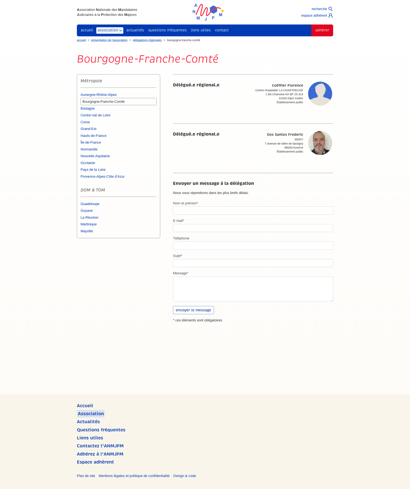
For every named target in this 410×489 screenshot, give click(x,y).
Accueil (87, 30)
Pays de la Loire (93, 170)
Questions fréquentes (167, 30)
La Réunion (89, 217)
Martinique (89, 224)
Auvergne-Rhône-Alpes (99, 95)
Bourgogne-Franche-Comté (103, 102)
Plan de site (86, 476)
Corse (85, 122)
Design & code (184, 476)
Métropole (91, 81)
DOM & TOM (93, 190)
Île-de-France (91, 142)
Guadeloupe (90, 204)
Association (108, 30)
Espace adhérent (314, 15)
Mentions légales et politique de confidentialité (134, 476)
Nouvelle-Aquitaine (95, 156)
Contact (222, 30)
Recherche (319, 9)
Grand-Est (88, 129)
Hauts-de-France (94, 136)
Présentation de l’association (109, 40)
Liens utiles (201, 30)
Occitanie (88, 163)
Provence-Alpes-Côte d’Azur (103, 176)
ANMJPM (208, 12)
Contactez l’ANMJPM (100, 446)
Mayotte (87, 231)
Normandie (89, 149)
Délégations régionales (147, 40)
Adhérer (322, 30)
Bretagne (88, 108)
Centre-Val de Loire (95, 115)
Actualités (135, 30)
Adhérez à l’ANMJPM (100, 454)
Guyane (87, 211)
